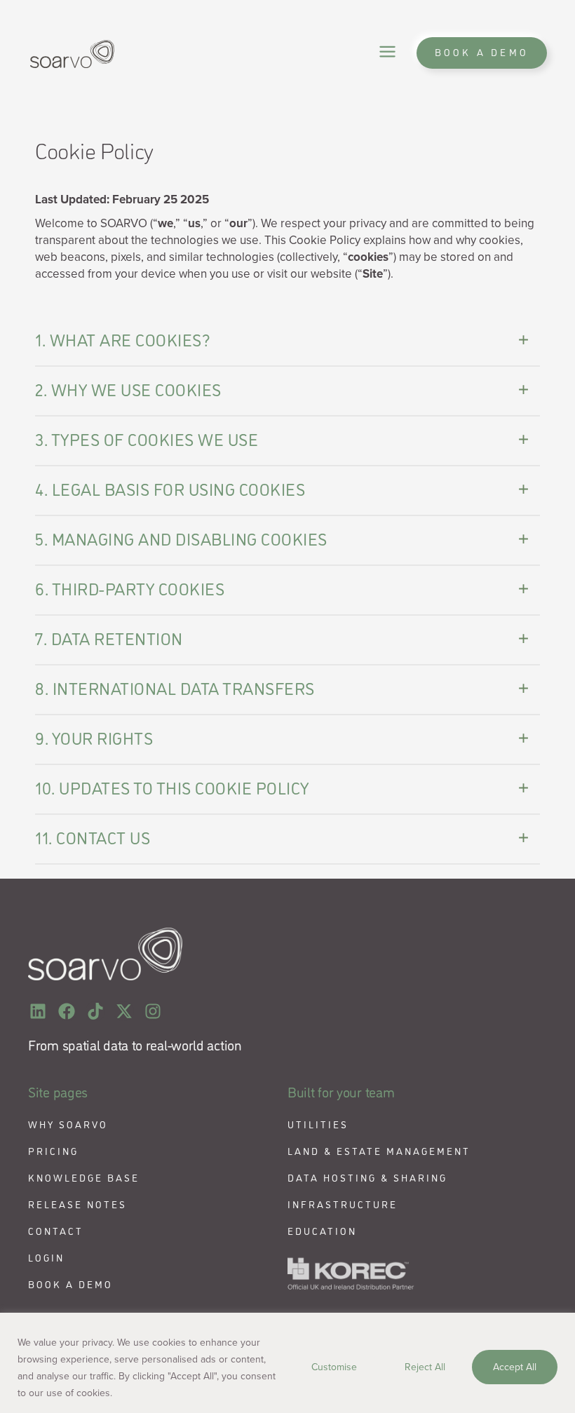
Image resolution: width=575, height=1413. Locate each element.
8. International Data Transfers (175, 688)
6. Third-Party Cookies (129, 588)
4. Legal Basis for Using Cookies (170, 489)
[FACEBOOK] (67, 1011)
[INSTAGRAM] (152, 1011)
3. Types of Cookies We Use (146, 439)
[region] (287, 1363)
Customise (334, 1367)
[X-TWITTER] (124, 1011)
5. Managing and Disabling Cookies (181, 538)
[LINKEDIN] (38, 1011)
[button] (387, 53)
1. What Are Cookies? (122, 339)
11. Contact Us (92, 837)
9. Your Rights (94, 737)
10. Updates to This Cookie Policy (172, 787)
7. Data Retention (109, 638)
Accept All (514, 1367)
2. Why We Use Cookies (128, 389)
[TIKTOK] (96, 1011)
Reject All (425, 1367)
